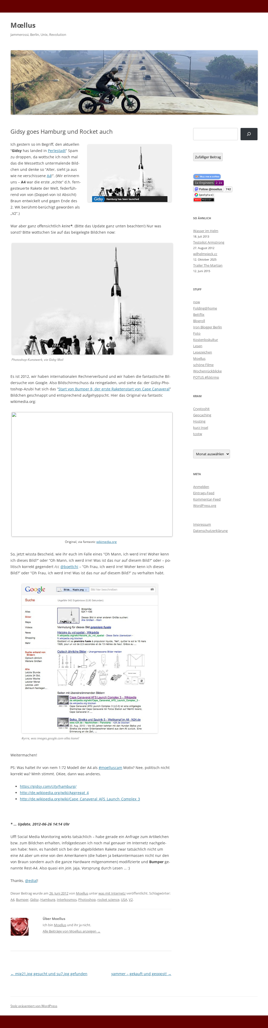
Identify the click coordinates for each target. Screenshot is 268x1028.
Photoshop (87, 899)
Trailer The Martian (207, 265)
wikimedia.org (106, 542)
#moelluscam (110, 767)
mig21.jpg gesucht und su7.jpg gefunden (48, 973)
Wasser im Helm (205, 230)
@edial (31, 880)
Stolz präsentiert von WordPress (33, 1006)
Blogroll (199, 320)
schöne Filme (203, 364)
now (196, 302)
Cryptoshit (201, 408)
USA (124, 899)
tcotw (197, 433)
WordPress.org (204, 505)
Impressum (202, 524)
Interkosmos (67, 899)
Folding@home (205, 308)
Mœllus (23, 25)
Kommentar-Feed (207, 499)
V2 (131, 899)
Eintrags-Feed (203, 493)
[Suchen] (249, 134)
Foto (196, 333)
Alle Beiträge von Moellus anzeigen (71, 931)
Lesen (197, 346)
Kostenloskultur (205, 339)
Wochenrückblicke (207, 371)
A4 (49, 175)
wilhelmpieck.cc (205, 253)
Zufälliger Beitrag (208, 157)
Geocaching (202, 415)
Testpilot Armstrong (208, 242)
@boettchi (69, 566)
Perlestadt (57, 150)
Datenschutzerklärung (210, 530)
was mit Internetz (112, 893)
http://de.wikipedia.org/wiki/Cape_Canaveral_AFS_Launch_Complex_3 (80, 798)
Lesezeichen (202, 352)
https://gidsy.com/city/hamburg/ (48, 786)
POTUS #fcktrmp (206, 377)
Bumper (22, 899)
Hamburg (47, 899)
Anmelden (201, 486)
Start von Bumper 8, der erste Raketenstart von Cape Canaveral (114, 388)
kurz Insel (200, 427)
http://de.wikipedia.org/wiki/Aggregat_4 (54, 792)
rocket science (108, 899)
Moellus (82, 893)
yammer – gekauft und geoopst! (141, 973)
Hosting (199, 421)
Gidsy (34, 899)
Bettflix (198, 314)
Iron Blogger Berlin (207, 327)
